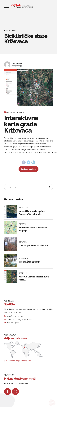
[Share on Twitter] (28, 162)
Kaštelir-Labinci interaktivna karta (34, 278)
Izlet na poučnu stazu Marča (33, 245)
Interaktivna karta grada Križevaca (21, 124)
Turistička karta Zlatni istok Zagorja (33, 229)
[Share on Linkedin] (33, 162)
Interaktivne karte (15, 112)
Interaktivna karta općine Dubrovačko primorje (32, 213)
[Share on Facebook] (24, 162)
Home (7, 30)
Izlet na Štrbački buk (29, 262)
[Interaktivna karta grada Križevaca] (28, 87)
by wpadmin (17, 63)
